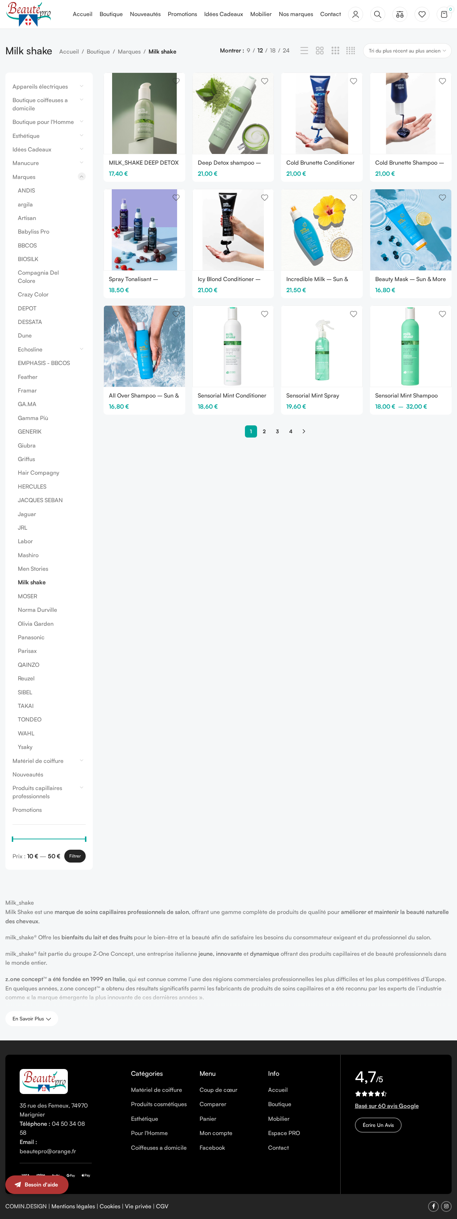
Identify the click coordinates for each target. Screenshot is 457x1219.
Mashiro (28, 555)
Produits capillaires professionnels (37, 791)
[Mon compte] (356, 14)
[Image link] (43, 1080)
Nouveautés (27, 774)
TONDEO (29, 719)
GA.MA (27, 404)
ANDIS (26, 190)
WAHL (26, 733)
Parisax (27, 650)
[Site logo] (28, 13)
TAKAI (26, 705)
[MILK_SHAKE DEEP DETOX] (144, 113)
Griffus (26, 459)
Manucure (25, 162)
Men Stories (33, 568)
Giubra (27, 445)
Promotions (27, 809)
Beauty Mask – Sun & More (410, 279)
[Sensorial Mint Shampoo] (410, 346)
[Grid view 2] (320, 51)
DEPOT (27, 308)
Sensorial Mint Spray (312, 395)
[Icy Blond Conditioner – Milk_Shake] (233, 229)
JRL (22, 527)
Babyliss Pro (33, 231)
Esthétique (26, 135)
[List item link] (160, 1090)
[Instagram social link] (446, 1206)
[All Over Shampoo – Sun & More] (144, 346)
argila (25, 204)
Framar (27, 390)
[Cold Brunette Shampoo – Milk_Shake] (410, 113)
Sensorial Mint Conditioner (232, 395)
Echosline (30, 349)
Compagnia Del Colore (38, 276)
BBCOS (27, 245)
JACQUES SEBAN (40, 500)
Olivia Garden (36, 623)
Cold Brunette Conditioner (320, 162)
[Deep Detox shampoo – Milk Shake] (233, 113)
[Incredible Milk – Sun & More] (321, 229)
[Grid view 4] (351, 51)
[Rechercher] (378, 14)
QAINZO (28, 664)
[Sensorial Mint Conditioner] (233, 346)
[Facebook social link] (433, 1206)
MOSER (27, 596)
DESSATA (30, 321)
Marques (129, 51)
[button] (443, 1192)
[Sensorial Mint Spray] (321, 346)
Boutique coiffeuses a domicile (40, 103)
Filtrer (75, 856)
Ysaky (25, 746)
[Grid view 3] (335, 51)
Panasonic (31, 637)
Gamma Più (33, 417)
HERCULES (32, 486)
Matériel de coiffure (38, 760)
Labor (25, 541)
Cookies (110, 1206)
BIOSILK (28, 259)
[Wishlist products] (422, 14)
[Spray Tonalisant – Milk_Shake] (144, 229)
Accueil (69, 51)
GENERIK (29, 431)
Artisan (27, 217)
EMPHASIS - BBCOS (44, 362)
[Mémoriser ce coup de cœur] (176, 81)
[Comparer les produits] (400, 14)
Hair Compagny (38, 472)
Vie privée (138, 1206)
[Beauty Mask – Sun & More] (410, 229)
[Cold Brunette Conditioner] (321, 113)
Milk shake (32, 582)
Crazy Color (33, 294)
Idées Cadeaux (31, 149)
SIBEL (25, 692)
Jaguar (27, 514)
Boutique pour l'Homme (43, 121)
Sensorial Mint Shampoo (406, 395)
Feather (27, 376)
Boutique (98, 51)
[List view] (304, 51)
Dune (25, 335)
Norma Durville (37, 609)
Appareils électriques (40, 86)
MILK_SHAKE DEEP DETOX (144, 162)
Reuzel (26, 678)
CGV (162, 1206)
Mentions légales (73, 1206)
